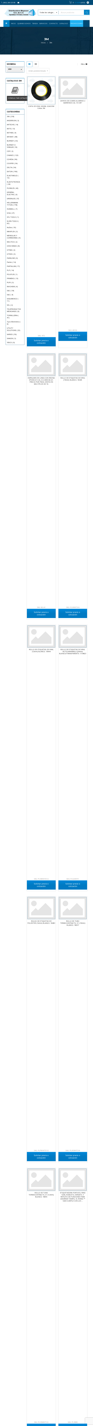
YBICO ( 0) (11, 342)
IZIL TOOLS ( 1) (13, 217)
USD (9, 69)
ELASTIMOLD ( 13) (12, 176)
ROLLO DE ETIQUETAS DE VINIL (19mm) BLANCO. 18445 (72, 379)
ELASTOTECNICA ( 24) (13, 183)
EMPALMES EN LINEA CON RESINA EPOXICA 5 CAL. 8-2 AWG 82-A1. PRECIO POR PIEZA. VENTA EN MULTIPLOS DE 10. (41, 381)
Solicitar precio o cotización (41, 341)
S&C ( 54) (10, 291)
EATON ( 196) (12, 171)
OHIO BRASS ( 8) (13, 246)
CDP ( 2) (10, 151)
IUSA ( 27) (11, 213)
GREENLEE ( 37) (13, 198)
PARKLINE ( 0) (12, 258)
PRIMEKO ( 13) (12, 278)
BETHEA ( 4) (11, 133)
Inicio (43, 42)
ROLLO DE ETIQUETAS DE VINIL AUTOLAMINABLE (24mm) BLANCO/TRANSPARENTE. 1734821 (72, 651)
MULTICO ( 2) (12, 242)
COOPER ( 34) (12, 163)
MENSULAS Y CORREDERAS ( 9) (14, 236)
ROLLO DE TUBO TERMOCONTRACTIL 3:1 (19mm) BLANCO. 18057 (72, 923)
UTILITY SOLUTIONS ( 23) (13, 329)
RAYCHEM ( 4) (12, 286)
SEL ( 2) (10, 305)
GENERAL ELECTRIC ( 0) (12, 193)
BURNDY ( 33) (12, 141)
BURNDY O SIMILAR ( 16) (12, 146)
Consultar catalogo (18, 98)
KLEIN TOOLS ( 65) (12, 222)
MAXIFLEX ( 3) (12, 231)
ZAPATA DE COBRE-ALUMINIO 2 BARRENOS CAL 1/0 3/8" (72, 102)
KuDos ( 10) (11, 227)
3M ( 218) (10, 116)
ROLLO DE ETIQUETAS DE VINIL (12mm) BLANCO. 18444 (41, 650)
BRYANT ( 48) (12, 137)
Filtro (83, 64)
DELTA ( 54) (11, 167)
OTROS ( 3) (11, 254)
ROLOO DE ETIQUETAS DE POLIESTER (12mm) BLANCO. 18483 (41, 922)
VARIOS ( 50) (12, 334)
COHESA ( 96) (12, 159)
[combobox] (48, 12)
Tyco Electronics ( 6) (13, 323)
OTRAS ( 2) (11, 250)
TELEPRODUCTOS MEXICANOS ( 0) (14, 310)
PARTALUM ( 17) (13, 266)
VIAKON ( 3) (11, 338)
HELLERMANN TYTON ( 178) (12, 204)
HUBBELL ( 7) (12, 209)
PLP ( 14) (10, 270)
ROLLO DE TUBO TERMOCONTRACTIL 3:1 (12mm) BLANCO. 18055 (41, 1195)
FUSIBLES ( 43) (12, 188)
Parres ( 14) (11, 262)
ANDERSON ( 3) (13, 120)
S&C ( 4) (10, 295)
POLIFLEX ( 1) (12, 274)
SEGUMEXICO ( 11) (12, 300)
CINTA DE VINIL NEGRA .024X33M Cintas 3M (41, 107)
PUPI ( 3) (10, 282)
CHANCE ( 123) (12, 155)
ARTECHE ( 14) (12, 124)
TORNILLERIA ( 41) (12, 316)
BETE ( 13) (11, 129)
